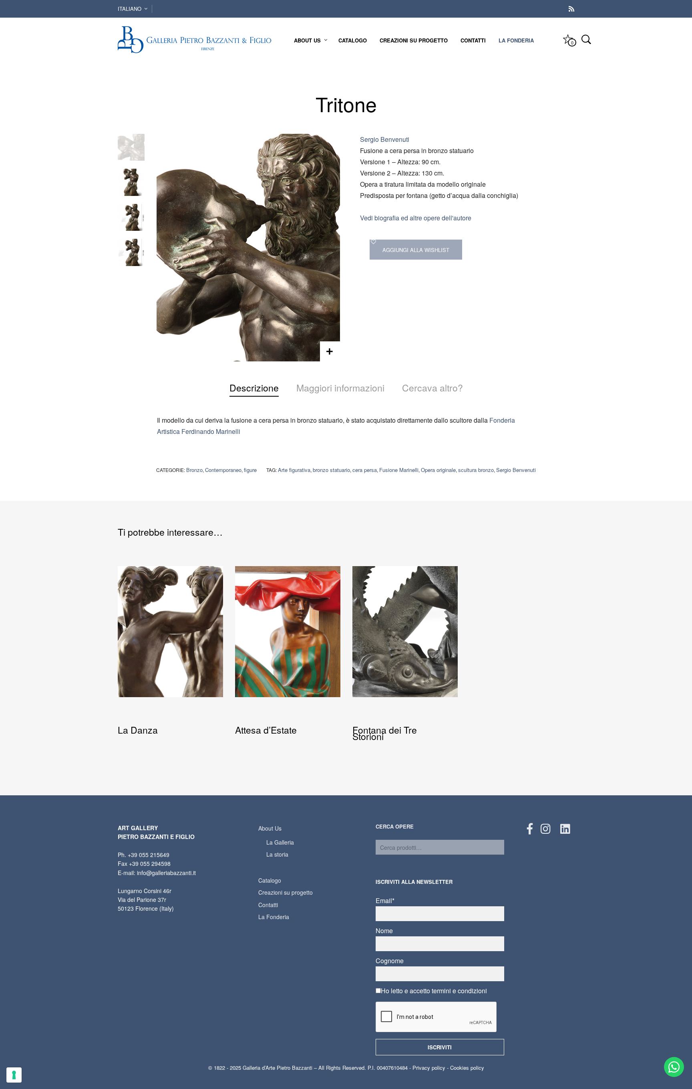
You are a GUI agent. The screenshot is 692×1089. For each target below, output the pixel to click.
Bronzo (194, 470)
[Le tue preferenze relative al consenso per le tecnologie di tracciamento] (14, 1075)
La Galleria (280, 842)
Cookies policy (467, 1067)
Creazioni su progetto (414, 40)
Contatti (473, 40)
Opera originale (438, 470)
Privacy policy (428, 1067)
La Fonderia (516, 40)
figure (250, 470)
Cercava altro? (432, 387)
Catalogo (352, 40)
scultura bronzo (476, 470)
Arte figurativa (294, 470)
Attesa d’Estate (266, 729)
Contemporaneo (223, 470)
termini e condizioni (459, 990)
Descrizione (254, 387)
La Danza (138, 729)
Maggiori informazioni (340, 387)
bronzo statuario (331, 470)
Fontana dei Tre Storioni (384, 733)
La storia (277, 854)
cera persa (364, 470)
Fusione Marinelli (398, 470)
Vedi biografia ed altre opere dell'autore (415, 217)
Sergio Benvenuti (384, 139)
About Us (307, 40)
